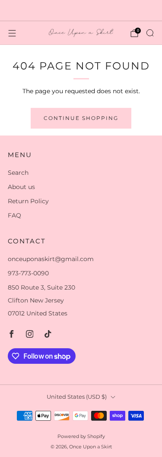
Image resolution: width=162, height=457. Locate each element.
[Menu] (12, 33)
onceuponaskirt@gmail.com (51, 259)
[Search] (150, 32)
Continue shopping (81, 118)
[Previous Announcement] (13, 10)
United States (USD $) (77, 397)
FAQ (14, 215)
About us (21, 187)
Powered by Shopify (81, 436)
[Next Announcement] (148, 10)
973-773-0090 (28, 273)
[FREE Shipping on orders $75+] (81, 10)
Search (18, 172)
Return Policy (28, 201)
